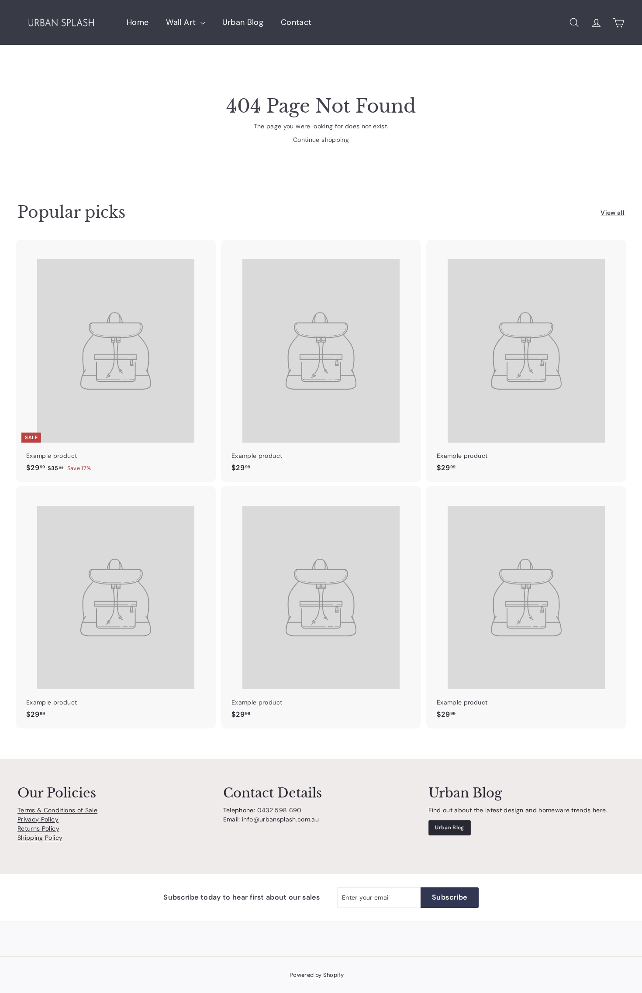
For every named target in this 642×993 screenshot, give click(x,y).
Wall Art (182, 22)
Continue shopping (321, 140)
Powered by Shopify (317, 975)
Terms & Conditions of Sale (57, 810)
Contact (296, 22)
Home (137, 22)
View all (613, 212)
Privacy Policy (38, 819)
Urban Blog (243, 22)
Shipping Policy (39, 838)
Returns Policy (38, 828)
